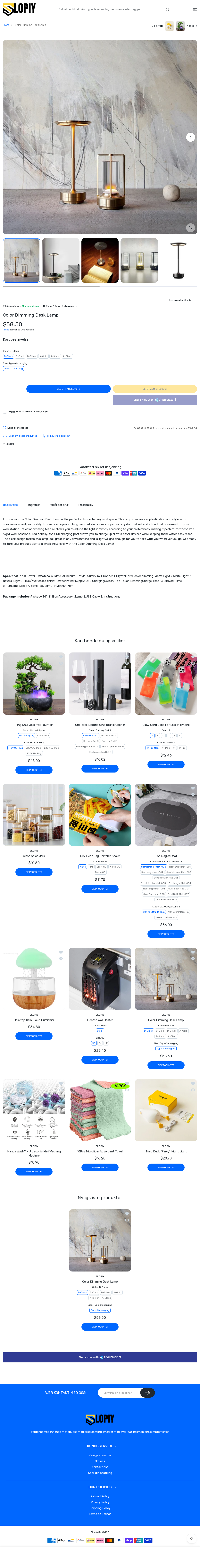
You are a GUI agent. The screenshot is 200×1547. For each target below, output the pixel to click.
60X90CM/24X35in (154, 912)
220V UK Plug (34, 753)
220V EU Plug (51, 748)
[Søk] (167, 10)
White (82, 866)
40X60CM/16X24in (178, 912)
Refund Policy (100, 1496)
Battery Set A (90, 735)
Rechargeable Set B (113, 746)
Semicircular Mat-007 (178, 872)
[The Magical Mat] (166, 815)
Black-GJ (100, 872)
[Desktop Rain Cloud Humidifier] (34, 979)
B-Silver (31, 356)
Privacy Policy (100, 1502)
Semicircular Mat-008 (153, 866)
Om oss (100, 1461)
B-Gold (20, 356)
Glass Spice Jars (34, 856)
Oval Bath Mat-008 (154, 894)
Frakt (6, 329)
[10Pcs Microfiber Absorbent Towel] (100, 1110)
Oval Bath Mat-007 (178, 894)
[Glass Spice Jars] (34, 815)
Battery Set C (109, 735)
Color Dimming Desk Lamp (166, 1020)
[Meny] (195, 9)
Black (100, 1031)
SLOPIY (34, 719)
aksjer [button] (10, 444)
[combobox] (116, 9)
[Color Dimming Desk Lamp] (166, 979)
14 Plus (166, 748)
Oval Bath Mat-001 (178, 888)
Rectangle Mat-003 (154, 888)
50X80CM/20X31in (166, 917)
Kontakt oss (100, 1467)
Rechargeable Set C (100, 752)
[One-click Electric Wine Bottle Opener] (100, 683)
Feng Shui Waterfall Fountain (34, 725)
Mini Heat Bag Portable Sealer (100, 856)
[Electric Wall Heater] (100, 979)
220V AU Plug (33, 748)
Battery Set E (109, 741)
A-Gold (43, 356)
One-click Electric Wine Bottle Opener (100, 725)
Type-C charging (13, 368)
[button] (190, 137)
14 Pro (182, 748)
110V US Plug (16, 748)
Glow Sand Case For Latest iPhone (166, 725)
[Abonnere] (147, 1393)
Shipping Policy (100, 1508)
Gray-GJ (101, 866)
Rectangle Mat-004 (180, 883)
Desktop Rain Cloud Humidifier (34, 1020)
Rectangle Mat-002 (152, 872)
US (94, 1043)
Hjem (6, 24)
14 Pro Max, (153, 748)
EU (100, 1043)
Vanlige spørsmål (100, 1455)
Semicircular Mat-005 (153, 883)
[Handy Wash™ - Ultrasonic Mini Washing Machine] (34, 1110)
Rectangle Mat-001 (180, 866)
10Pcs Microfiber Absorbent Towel (100, 1151)
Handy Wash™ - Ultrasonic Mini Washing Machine (34, 1153)
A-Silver (55, 356)
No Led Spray (26, 735)
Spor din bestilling (100, 1473)
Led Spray (43, 735)
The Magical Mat (166, 856)
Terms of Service (100, 1514)
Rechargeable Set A (87, 746)
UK (106, 1043)
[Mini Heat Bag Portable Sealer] (100, 815)
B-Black (8, 356)
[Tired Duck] (166, 1110)
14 (174, 748)
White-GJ (115, 866)
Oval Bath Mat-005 (166, 899)
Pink (91, 866)
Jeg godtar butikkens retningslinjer (28, 411)
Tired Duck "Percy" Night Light (166, 1151)
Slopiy (105, 1531)
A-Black (67, 356)
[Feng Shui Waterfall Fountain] (34, 683)
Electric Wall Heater (100, 1020)
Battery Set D (91, 741)
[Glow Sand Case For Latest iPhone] (166, 683)
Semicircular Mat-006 (166, 877)
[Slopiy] (19, 9)
